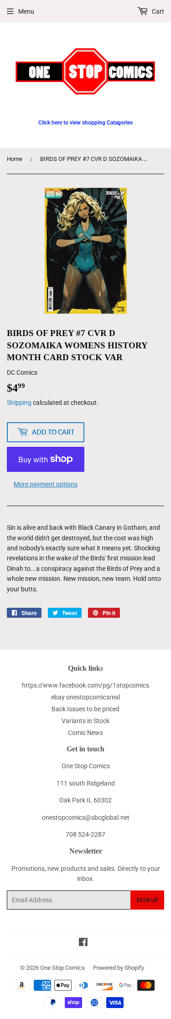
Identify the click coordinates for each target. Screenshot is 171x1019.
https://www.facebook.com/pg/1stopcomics (85, 685)
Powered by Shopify (118, 967)
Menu (26, 11)
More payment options (46, 484)
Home (14, 158)
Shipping (19, 402)
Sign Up (147, 900)
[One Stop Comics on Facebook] (83, 943)
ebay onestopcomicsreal (85, 697)
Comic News (85, 732)
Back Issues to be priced (85, 709)
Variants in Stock (85, 720)
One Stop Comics (62, 967)
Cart (157, 11)
